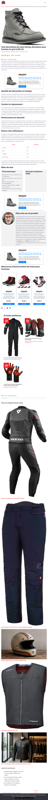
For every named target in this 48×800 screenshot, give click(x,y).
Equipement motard (16, 359)
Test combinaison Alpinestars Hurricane (13, 357)
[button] (8, 59)
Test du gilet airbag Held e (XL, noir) (9, 730)
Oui (16, 798)
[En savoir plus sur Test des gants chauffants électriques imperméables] (34, 327)
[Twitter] (4, 308)
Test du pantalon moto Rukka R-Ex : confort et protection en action (16, 627)
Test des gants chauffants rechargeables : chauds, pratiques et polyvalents (13, 385)
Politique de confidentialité (27, 798)
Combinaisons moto (8, 359)
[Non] (46, 796)
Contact (36, 792)
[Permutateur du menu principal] (45, 2)
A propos (36, 790)
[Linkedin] (10, 308)
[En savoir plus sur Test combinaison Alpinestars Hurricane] (13, 337)
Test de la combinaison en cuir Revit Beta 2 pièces (12, 498)
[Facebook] (1, 308)
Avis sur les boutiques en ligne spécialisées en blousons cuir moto (16, 763)
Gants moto (35, 341)
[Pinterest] (7, 308)
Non (19, 798)
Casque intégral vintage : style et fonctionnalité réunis (13, 660)
